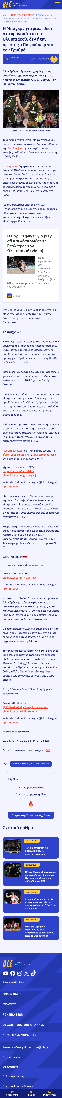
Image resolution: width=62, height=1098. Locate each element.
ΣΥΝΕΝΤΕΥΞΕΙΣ (49, 1095)
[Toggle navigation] (57, 4)
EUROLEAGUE (28, 15)
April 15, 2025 (11, 486)
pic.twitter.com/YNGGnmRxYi (20, 577)
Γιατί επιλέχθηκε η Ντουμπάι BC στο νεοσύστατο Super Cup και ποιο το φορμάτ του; (39, 931)
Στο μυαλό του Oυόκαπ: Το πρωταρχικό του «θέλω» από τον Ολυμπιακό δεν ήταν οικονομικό (40, 904)
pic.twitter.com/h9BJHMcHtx (20, 711)
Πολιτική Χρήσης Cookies (18, 1086)
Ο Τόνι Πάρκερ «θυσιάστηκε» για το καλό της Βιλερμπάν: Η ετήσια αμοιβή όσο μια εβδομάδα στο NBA (40, 877)
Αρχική (6, 15)
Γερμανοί (11, 166)
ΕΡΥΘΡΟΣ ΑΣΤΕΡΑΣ (21, 763)
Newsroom (15, 58)
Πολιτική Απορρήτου (15, 1076)
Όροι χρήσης (10, 1066)
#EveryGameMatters (35, 707)
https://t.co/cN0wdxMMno (18, 471)
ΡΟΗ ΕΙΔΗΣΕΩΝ (13, 1014)
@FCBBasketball (13, 450)
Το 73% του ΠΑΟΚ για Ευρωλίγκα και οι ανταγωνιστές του (36, 850)
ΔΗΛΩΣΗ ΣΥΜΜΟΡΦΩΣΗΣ (20, 1035)
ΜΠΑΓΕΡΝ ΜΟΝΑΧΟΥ (39, 763)
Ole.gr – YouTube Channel (23, 1025)
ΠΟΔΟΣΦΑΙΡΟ (12, 1095)
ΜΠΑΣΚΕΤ (31, 1095)
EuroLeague (15, 148)
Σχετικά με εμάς (12, 1057)
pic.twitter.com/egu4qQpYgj (19, 475)
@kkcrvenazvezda (45, 455)
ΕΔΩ (48, 750)
